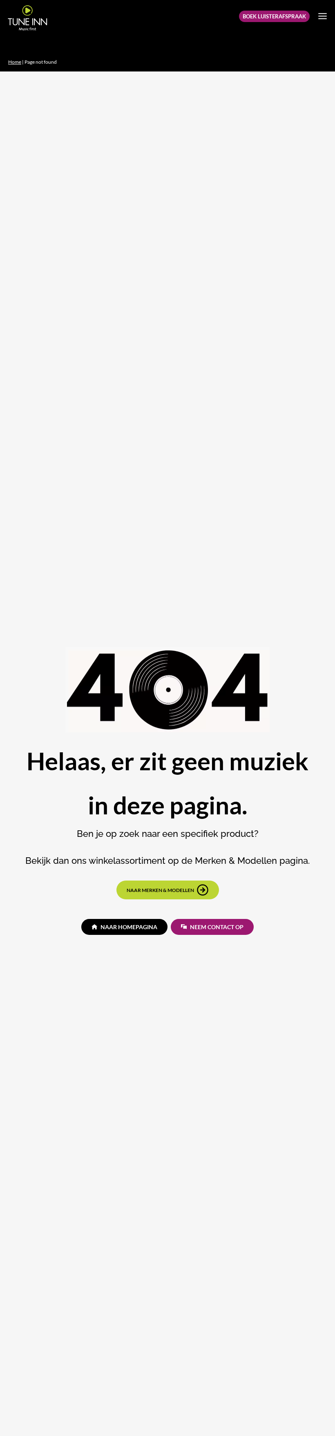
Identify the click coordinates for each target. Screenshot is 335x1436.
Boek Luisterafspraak (274, 16)
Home (14, 62)
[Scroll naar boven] (315, 1414)
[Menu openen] (322, 16)
